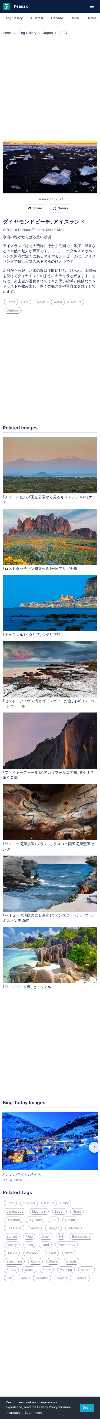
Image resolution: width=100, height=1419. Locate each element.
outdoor (13, 310)
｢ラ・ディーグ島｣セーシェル (27, 987)
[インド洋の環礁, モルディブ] (7, 167)
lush (29, 1245)
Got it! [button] (87, 1407)
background (81, 1236)
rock (41, 302)
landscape (15, 1211)
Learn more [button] (33, 1412)
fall (9, 1278)
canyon (53, 1228)
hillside (12, 1253)
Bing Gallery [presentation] (14, 18)
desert (51, 1253)
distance (13, 1220)
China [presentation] (74, 18)
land (45, 1245)
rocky (35, 1261)
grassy (12, 1245)
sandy (11, 1270)
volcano (32, 1253)
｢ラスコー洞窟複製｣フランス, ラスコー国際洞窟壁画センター (48, 846)
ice (26, 302)
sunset (12, 1236)
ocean (70, 1220)
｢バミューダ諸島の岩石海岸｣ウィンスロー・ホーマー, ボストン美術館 (48, 918)
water (57, 302)
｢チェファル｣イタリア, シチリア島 (32, 634)
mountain (39, 1211)
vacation (42, 1278)
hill (61, 1236)
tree (23, 1278)
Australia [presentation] (37, 18)
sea (53, 1220)
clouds (71, 1261)
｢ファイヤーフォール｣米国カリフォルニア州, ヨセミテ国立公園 (48, 775)
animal (82, 1278)
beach (59, 1211)
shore (11, 302)
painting (66, 1270)
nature (76, 302)
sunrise (73, 1228)
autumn (86, 1270)
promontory (66, 1245)
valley (34, 1228)
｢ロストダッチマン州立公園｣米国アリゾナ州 (40, 568)
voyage (63, 1278)
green (45, 1236)
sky (66, 1203)
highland (35, 1220)
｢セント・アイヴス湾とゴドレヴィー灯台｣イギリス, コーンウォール (48, 704)
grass (77, 1211)
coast (29, 1270)
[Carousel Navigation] (50, 1150)
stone (46, 1270)
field (29, 1236)
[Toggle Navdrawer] (92, 6)
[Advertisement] (50, 88)
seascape (14, 1228)
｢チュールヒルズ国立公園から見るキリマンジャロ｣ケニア (49, 500)
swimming (14, 1261)
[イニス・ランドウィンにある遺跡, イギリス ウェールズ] (93, 167)
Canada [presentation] (57, 18)
